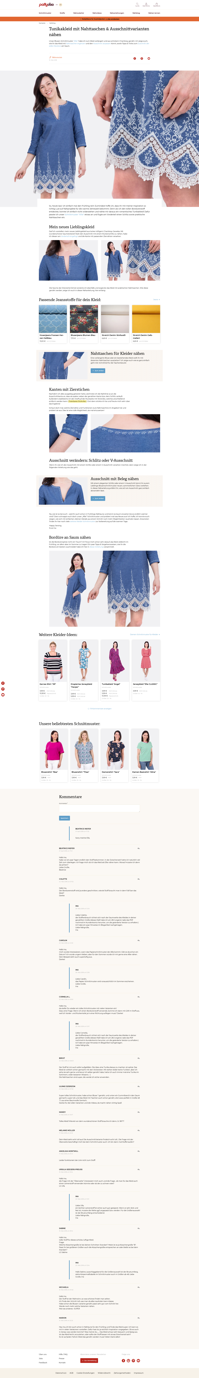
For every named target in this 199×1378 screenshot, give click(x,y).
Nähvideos (97, 13)
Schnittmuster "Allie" (74, 214)
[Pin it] (3, 689)
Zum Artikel (99, 371)
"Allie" (75, 41)
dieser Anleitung (96, 547)
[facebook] (123, 1360)
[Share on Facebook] (3, 683)
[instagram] (128, 1360)
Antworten (138, 848)
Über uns (43, 1354)
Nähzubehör (78, 13)
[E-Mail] (3, 694)
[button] (137, 5)
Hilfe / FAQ (63, 1354)
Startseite (42, 23)
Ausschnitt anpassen (102, 44)
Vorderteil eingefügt (69, 236)
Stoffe (62, 13)
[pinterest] (133, 1360)
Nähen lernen (154, 13)
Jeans (155, 300)
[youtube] (138, 1360)
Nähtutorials (57, 57)
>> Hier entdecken (112, 19)
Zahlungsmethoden (122, 1373)
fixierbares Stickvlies (77, 401)
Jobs (41, 1359)
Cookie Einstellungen (86, 1373)
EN (57, 4)
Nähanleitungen (117, 13)
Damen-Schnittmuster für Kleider (144, 634)
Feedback (43, 1363)
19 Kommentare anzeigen (101, 709)
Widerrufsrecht (104, 1373)
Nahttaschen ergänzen (75, 44)
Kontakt (62, 1363)
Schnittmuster (45, 13)
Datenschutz (61, 1373)
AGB (71, 1373)
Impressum (139, 1373)
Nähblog (136, 13)
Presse (61, 1359)
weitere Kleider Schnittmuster (82, 521)
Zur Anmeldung (90, 1360)
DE (60, 4)
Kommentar (63, 803)
